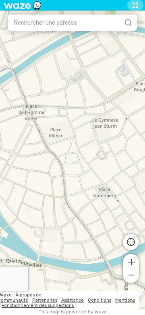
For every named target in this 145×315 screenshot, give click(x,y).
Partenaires (44, 300)
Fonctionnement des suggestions (38, 305)
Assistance (72, 300)
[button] (131, 261)
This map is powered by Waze (73, 312)
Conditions (99, 300)
